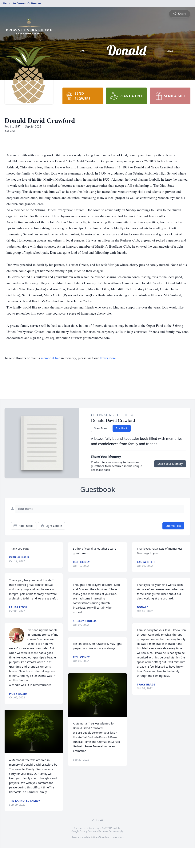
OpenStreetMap (101, 837)
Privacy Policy (87, 831)
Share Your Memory (170, 463)
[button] (33, 731)
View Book (100, 428)
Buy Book (121, 428)
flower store (108, 357)
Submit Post (173, 526)
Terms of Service (108, 831)
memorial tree (50, 357)
